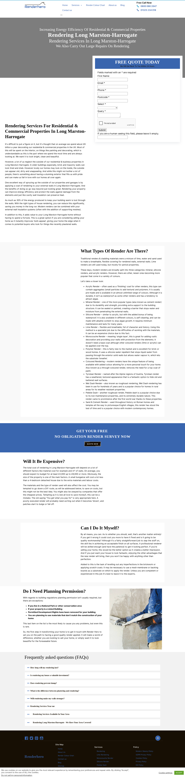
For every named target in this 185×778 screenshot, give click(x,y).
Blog (122, 5)
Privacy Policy (141, 761)
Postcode (103, 97)
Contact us (67, 10)
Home (65, 5)
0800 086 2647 (149, 6)
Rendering (101, 751)
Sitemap (61, 766)
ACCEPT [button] (179, 773)
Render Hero (93, 632)
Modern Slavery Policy (144, 751)
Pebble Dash (102, 765)
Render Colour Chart (95, 5)
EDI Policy (139, 765)
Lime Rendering (103, 755)
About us (113, 5)
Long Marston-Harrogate (17, 165)
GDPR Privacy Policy (143, 755)
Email (101, 83)
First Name (103, 76)
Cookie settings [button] (165, 773)
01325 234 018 (148, 10)
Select (102, 104)
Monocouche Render (105, 758)
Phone (102, 90)
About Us (61, 752)
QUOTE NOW (92, 444)
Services (75, 5)
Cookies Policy (141, 758)
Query (102, 111)
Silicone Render (103, 761)
